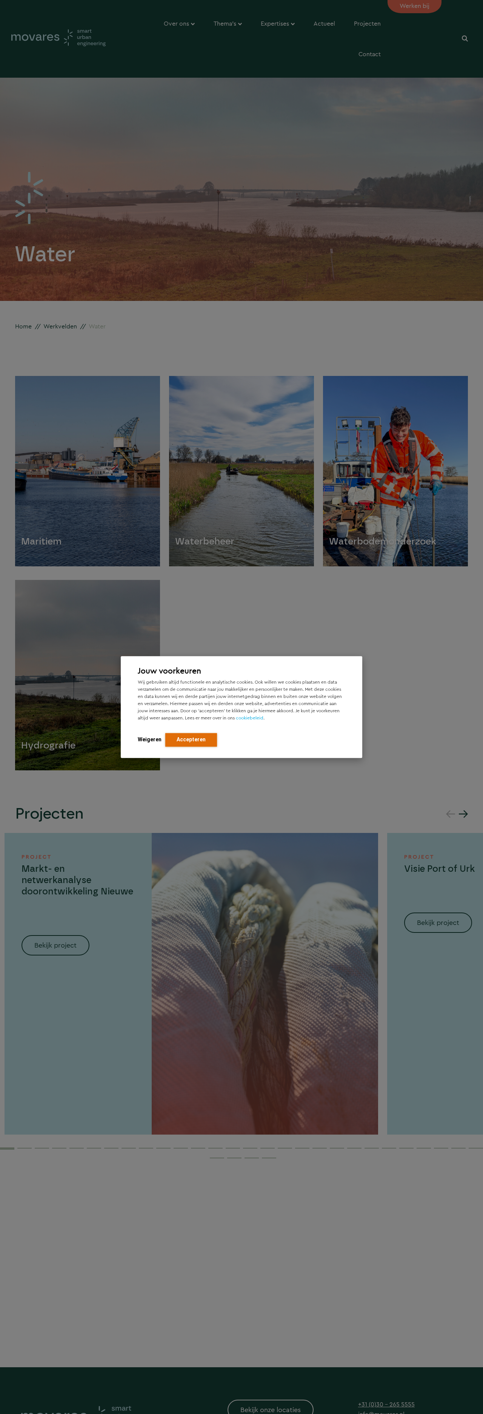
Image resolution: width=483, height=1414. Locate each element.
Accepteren (191, 739)
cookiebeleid (249, 718)
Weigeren (150, 739)
